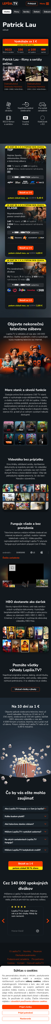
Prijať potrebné (25, 1012)
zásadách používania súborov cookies (29, 1001)
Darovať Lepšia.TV (35, 963)
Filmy (16, 11)
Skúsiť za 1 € (25, 733)
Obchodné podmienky (25, 955)
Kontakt (20, 963)
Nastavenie (25, 1018)
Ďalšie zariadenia (11, 557)
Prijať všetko (25, 1007)
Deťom (37, 11)
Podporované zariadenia (18, 959)
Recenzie (37, 951)
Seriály (26, 11)
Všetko (7, 11)
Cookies (11, 963)
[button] (3, 920)
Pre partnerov (38, 959)
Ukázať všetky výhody (25, 689)
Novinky (27, 951)
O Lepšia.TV (15, 951)
